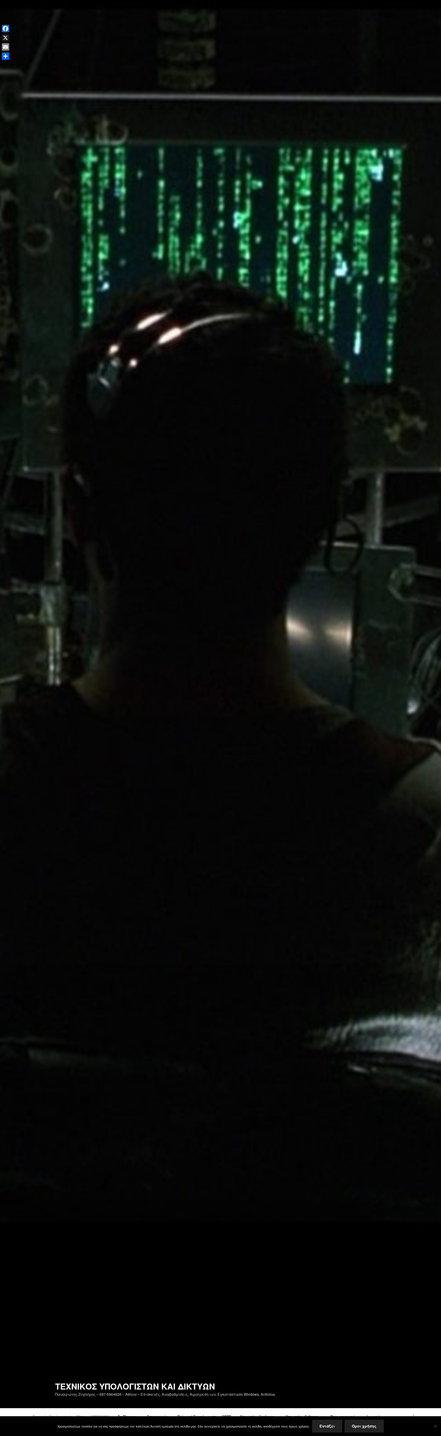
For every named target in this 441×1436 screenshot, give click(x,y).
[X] (5, 37)
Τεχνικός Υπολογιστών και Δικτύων (135, 1386)
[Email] (5, 47)
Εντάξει (327, 1426)
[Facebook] (5, 28)
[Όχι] (435, 1426)
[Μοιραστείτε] (5, 56)
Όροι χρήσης (364, 1426)
